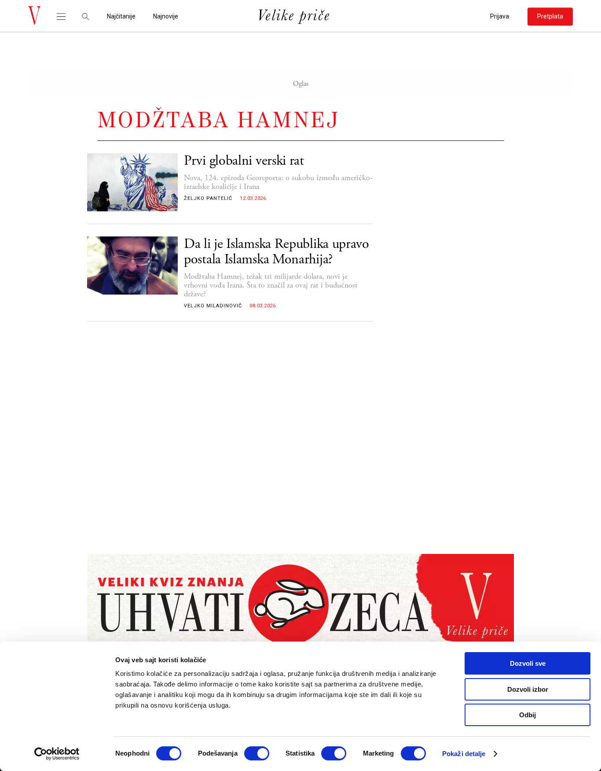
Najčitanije (121, 16)
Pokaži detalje (463, 753)
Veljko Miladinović (213, 306)
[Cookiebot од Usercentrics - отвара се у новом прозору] (56, 753)
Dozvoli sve (528, 663)
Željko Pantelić (208, 198)
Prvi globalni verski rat (244, 161)
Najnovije (165, 16)
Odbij (527, 715)
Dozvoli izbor (527, 689)
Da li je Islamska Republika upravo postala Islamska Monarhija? (276, 251)
